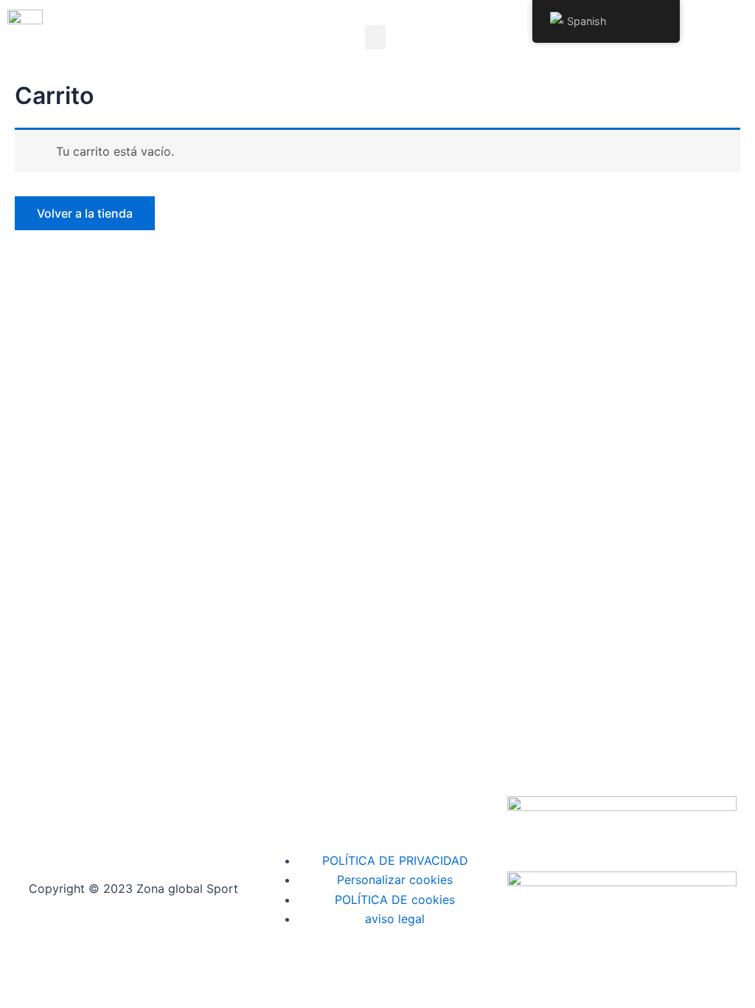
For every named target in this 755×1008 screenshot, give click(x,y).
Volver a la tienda (85, 213)
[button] (375, 37)
